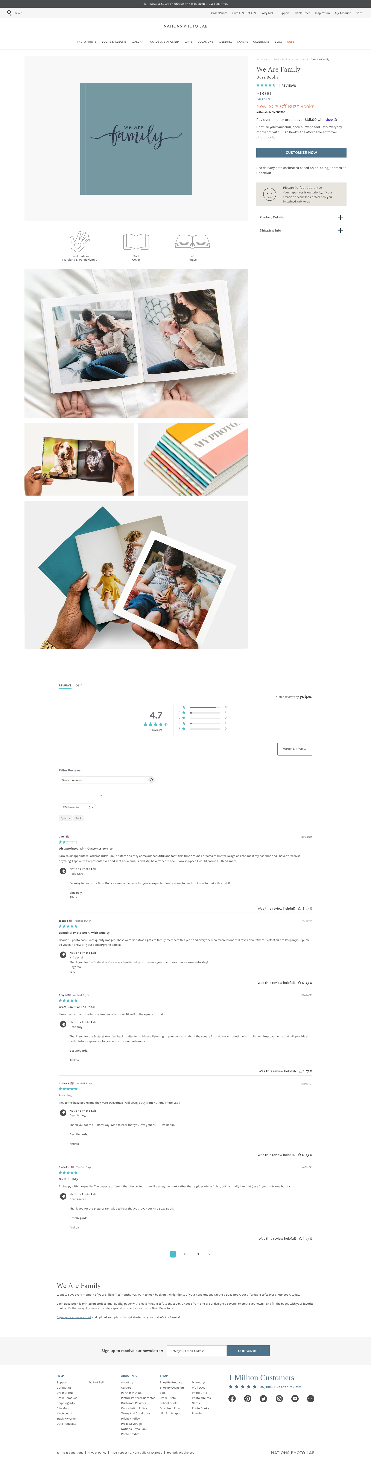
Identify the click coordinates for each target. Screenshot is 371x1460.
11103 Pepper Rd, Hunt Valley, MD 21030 (136, 1452)
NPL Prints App (169, 1413)
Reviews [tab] (65, 685)
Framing (197, 1413)
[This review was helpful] (299, 908)
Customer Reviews (133, 1403)
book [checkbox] (78, 818)
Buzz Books (303, 59)
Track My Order (67, 1418)
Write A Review (294, 749)
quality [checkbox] (65, 818)
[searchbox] (103, 780)
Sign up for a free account (74, 1317)
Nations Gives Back (134, 1429)
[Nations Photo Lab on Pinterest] (247, 1398)
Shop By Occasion (172, 1387)
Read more (228, 861)
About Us (127, 1382)
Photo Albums (201, 1398)
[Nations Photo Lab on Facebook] (232, 1398)
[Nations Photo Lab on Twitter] (263, 1398)
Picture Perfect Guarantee (138, 1398)
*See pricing (263, 98)
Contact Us (64, 1387)
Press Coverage (131, 1424)
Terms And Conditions (136, 1413)
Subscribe (248, 1351)
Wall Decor (199, 1387)
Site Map (62, 1408)
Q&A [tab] (79, 685)
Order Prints (168, 1398)
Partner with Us (131, 1393)
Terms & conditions (70, 1452)
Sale (163, 1393)
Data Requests (66, 1424)
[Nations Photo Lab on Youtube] (295, 1398)
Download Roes (170, 1408)
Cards (196, 1403)
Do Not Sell (96, 1382)
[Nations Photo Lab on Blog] (310, 1398)
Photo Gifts (199, 1393)
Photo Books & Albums (279, 59)
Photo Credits (130, 1434)
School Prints (169, 1403)
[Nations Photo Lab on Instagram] (279, 1398)
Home (259, 59)
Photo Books (200, 1408)
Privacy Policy (130, 1418)
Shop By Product (171, 1382)
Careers (126, 1387)
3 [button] (198, 1254)
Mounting (198, 1382)
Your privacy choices (180, 1452)
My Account (64, 1413)
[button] (203, 708)
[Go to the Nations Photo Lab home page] (185, 26)
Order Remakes (67, 1398)
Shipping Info (66, 1403)
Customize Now (301, 152)
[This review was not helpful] (307, 908)
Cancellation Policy (134, 1408)
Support (62, 1382)
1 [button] (172, 1254)
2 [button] (185, 1254)
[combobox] (39, 13)
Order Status (65, 1393)
